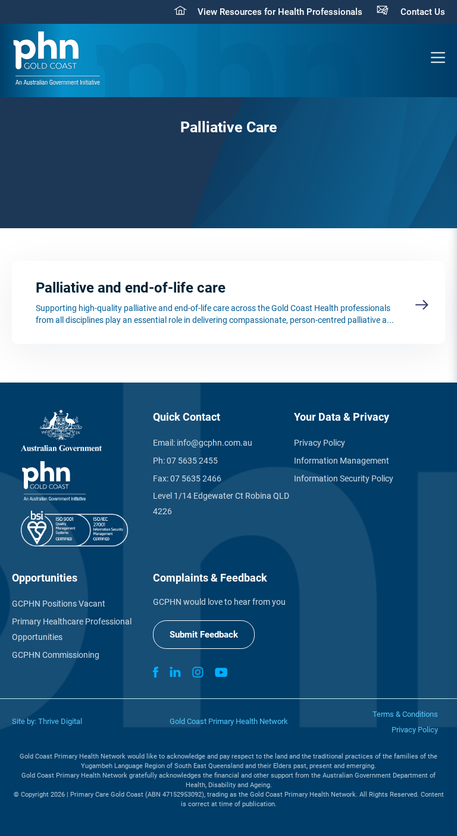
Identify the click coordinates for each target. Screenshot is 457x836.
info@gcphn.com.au (214, 442)
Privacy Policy (319, 442)
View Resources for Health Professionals (280, 12)
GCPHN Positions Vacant (58, 603)
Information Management (341, 460)
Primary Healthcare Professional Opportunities (72, 629)
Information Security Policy (343, 478)
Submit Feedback (204, 634)
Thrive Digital (60, 721)
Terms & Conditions (405, 714)
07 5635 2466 (195, 478)
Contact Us (422, 12)
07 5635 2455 (192, 460)
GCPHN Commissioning (55, 655)
